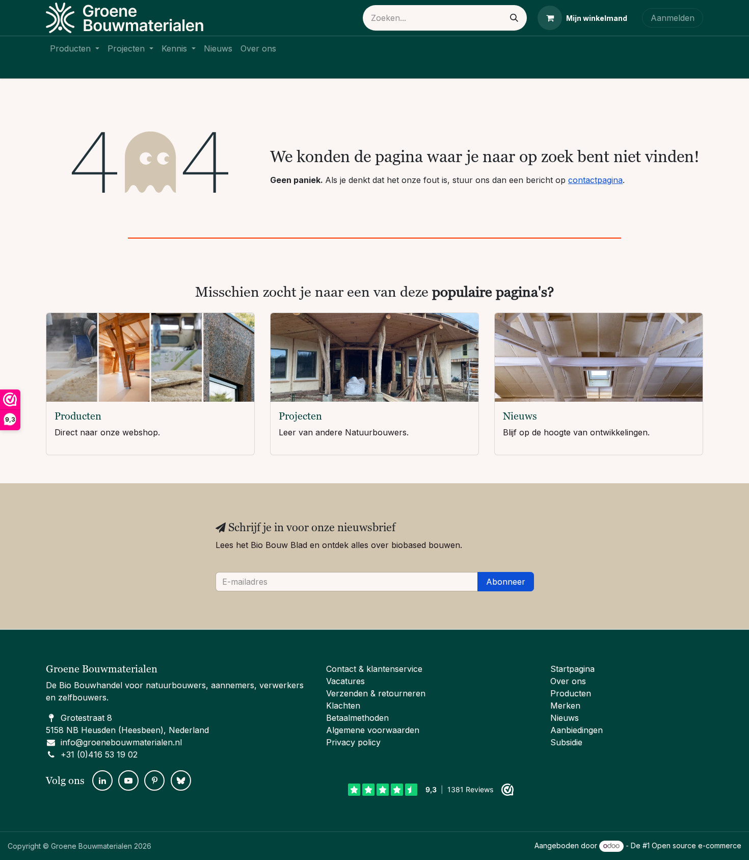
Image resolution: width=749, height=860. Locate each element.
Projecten (300, 416)
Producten (78, 416)
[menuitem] (74, 48)
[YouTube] (128, 780)
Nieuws (520, 416)
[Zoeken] (514, 18)
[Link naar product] (150, 357)
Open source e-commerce (696, 845)
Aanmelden (672, 18)
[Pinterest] (154, 780)
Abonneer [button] (505, 582)
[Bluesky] (181, 780)
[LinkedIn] (102, 780)
